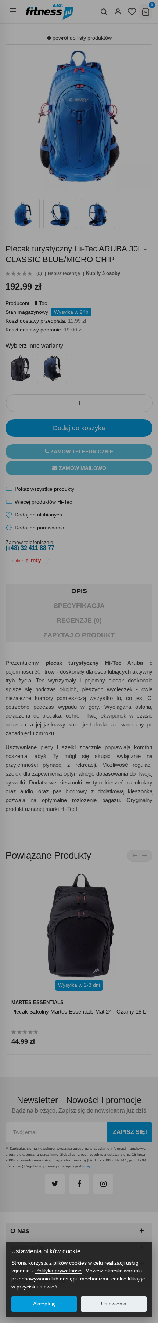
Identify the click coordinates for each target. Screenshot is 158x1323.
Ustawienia (113, 1303)
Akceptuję (44, 1303)
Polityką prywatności (58, 1270)
